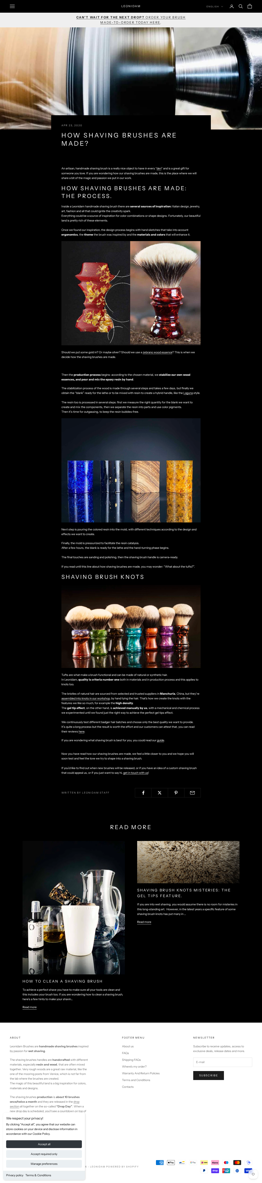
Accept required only (44, 1154)
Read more (30, 1007)
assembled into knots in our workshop (85, 698)
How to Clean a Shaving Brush (63, 981)
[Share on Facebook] (143, 792)
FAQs (125, 1053)
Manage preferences (44, 1164)
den (159, 168)
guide (160, 740)
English (213, 6)
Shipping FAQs (131, 1060)
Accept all (44, 1144)
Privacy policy (14, 1175)
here (81, 731)
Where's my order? (134, 1066)
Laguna (188, 393)
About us (128, 1046)
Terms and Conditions (136, 1080)
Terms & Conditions (38, 1175)
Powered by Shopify (122, 1166)
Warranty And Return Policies (141, 1073)
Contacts (128, 1087)
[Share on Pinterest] (176, 792)
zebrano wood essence (157, 352)
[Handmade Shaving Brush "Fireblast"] (131, 293)
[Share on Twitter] (159, 792)
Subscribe (208, 1075)
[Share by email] (192, 792)
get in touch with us (135, 773)
